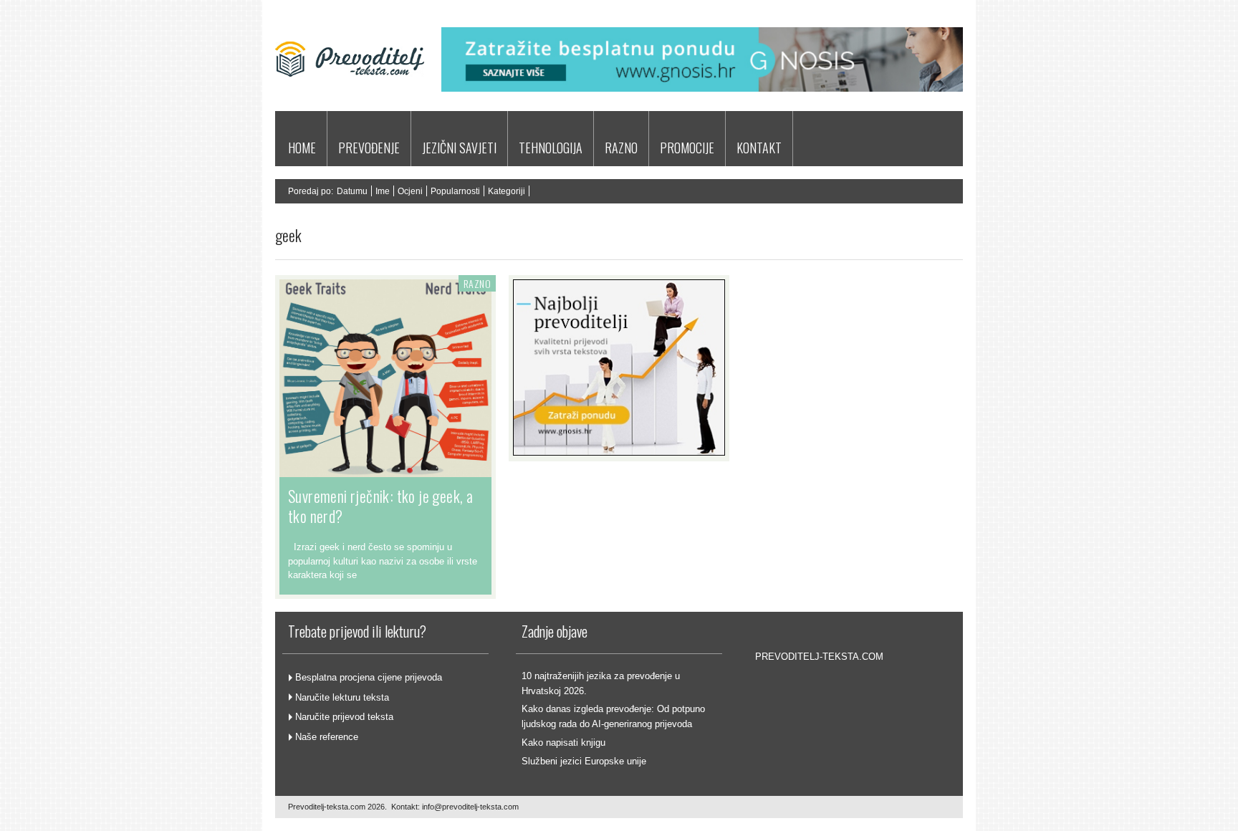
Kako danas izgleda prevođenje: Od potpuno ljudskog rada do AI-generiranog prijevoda (613, 716)
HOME (302, 147)
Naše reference (326, 736)
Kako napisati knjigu (563, 742)
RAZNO (621, 147)
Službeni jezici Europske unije (584, 761)
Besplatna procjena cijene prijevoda (368, 677)
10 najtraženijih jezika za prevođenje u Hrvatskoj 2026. (601, 683)
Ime (382, 191)
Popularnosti (455, 191)
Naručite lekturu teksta (342, 697)
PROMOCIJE (687, 147)
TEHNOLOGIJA (550, 147)
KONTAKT (759, 147)
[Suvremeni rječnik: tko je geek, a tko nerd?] (385, 470)
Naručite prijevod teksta (344, 716)
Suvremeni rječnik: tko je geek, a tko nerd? (380, 505)
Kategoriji (506, 191)
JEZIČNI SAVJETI (459, 147)
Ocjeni (410, 191)
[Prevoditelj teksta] (349, 95)
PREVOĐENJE (369, 147)
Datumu (352, 191)
